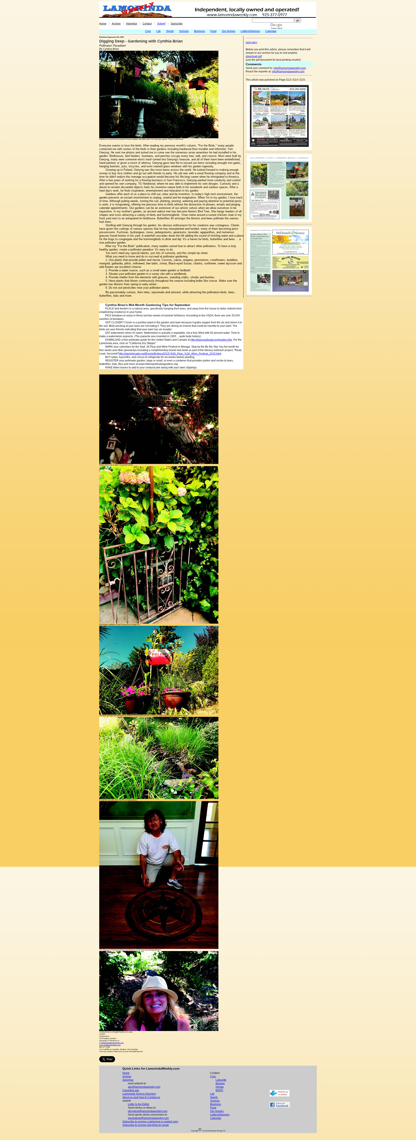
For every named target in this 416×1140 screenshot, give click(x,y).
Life (158, 31)
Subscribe (177, 23)
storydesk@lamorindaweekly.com (147, 1111)
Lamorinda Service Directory (139, 1093)
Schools (184, 31)
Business (199, 31)
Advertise (131, 23)
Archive (116, 23)
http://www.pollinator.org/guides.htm (211, 339)
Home (102, 23)
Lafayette (221, 1079)
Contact (147, 23)
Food (213, 31)
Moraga (220, 1083)
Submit (161, 23)
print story (251, 42)
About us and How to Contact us (141, 1097)
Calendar (270, 31)
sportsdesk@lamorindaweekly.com (148, 1118)
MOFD (219, 1090)
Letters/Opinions (250, 31)
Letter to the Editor (138, 1104)
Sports (170, 31)
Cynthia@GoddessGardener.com (111, 1043)
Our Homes (228, 31)
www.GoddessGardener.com (110, 1045)
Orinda (220, 1086)
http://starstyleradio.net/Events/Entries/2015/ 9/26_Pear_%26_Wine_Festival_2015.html (170, 353)
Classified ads (130, 1090)
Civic (148, 31)
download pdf (254, 56)
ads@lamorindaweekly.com (144, 1086)
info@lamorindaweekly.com (289, 68)
